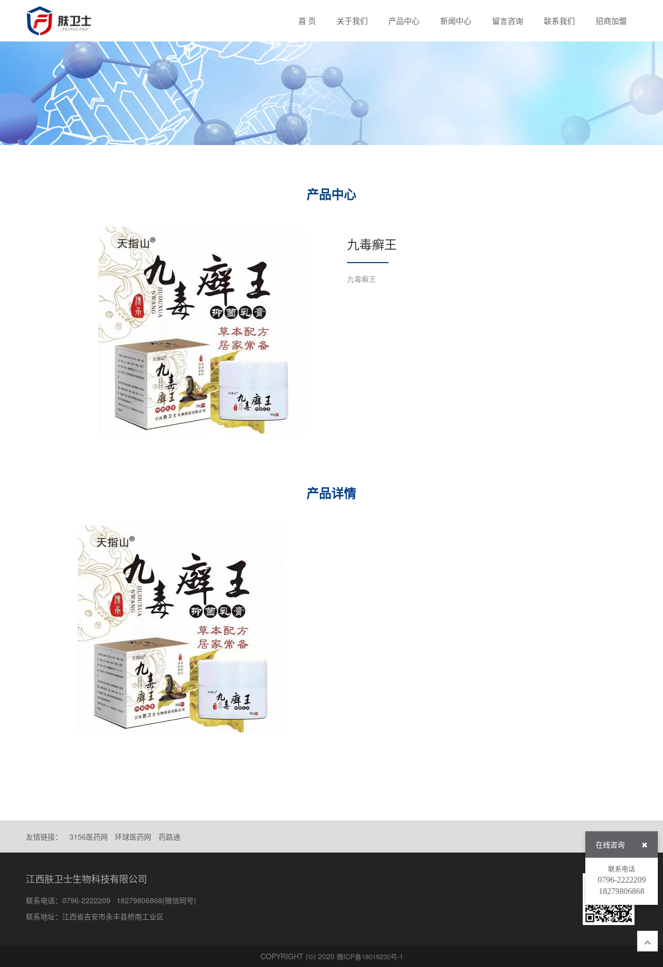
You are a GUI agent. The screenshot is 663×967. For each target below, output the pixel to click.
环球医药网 (133, 836)
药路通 (169, 836)
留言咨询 (507, 20)
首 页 (307, 20)
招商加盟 (611, 20)
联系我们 (559, 20)
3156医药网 (88, 836)
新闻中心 (455, 20)
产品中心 (404, 20)
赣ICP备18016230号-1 (370, 956)
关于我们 (352, 20)
